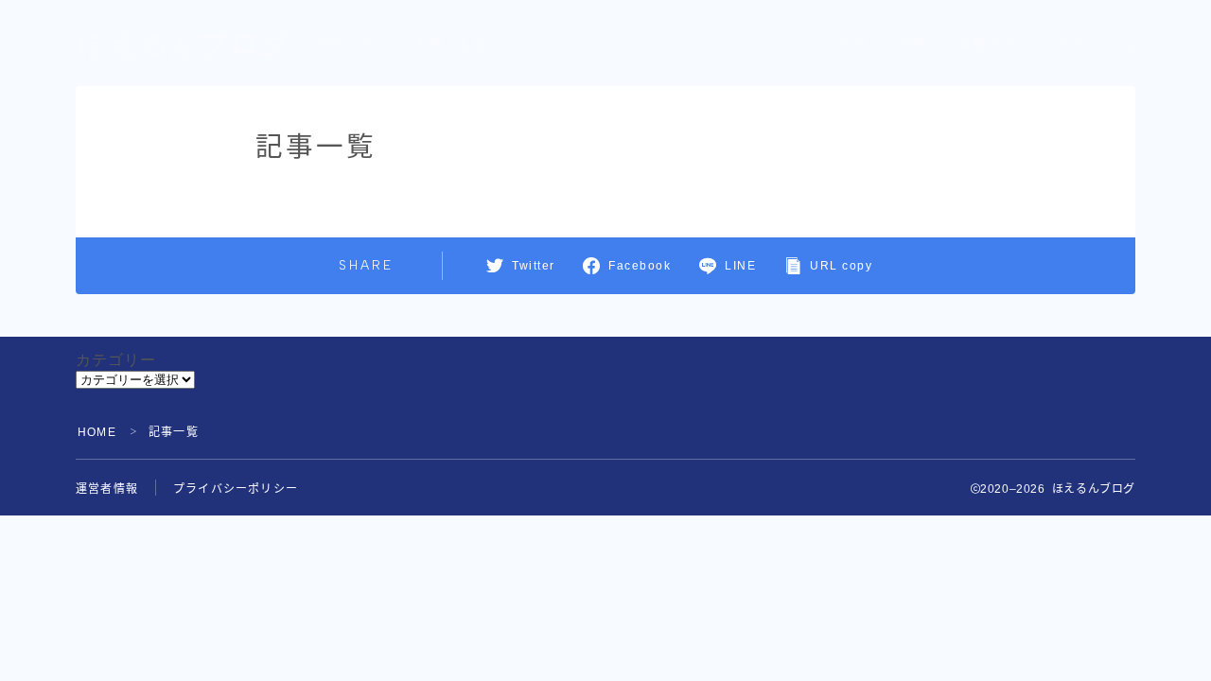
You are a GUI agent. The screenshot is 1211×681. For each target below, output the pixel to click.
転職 (854, 43)
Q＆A (1065, 43)
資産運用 (987, 43)
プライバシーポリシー (235, 489)
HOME (97, 432)
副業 (913, 43)
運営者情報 (107, 489)
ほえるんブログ (184, 44)
